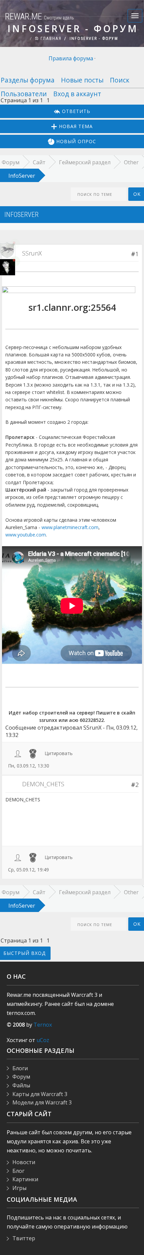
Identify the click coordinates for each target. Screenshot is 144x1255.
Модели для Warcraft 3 (42, 1102)
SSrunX (32, 253)
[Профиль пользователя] (17, 753)
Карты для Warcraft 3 (39, 1094)
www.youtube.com (25, 534)
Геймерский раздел (85, 162)
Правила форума (71, 58)
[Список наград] (33, 753)
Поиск (119, 79)
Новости (23, 1162)
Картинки (25, 1179)
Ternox (42, 1024)
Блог (18, 1171)
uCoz (43, 1040)
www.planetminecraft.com (70, 527)
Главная (50, 38)
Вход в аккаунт (77, 93)
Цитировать (59, 753)
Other (131, 162)
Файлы (21, 1085)
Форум (21, 1076)
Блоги (20, 1068)
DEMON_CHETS (43, 784)
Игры (19, 1188)
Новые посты (82, 79)
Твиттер (23, 1238)
